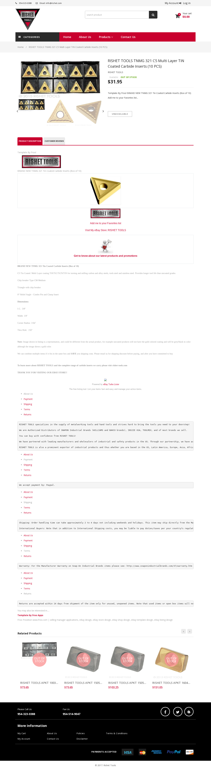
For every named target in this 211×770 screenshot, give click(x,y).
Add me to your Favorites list (105, 223)
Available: (113, 77)
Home (20, 47)
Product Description (30, 141)
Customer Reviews (54, 141)
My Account (23, 738)
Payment (28, 399)
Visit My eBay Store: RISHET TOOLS (105, 230)
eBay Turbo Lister (111, 384)
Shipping (28, 404)
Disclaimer (82, 738)
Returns (27, 414)
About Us (28, 454)
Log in (187, 3)
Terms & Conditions (116, 733)
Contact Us (53, 738)
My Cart (21, 733)
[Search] (153, 15)
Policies (80, 733)
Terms (27, 409)
